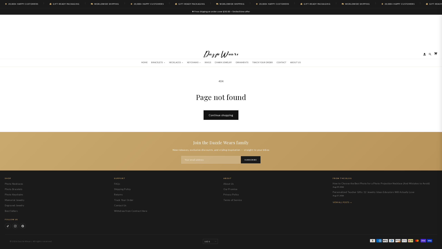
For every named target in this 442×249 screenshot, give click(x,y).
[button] (435, 54)
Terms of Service (232, 200)
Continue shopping (221, 115)
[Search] (430, 54)
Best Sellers (11, 211)
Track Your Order (262, 62)
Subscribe (251, 160)
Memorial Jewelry (15, 200)
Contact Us (120, 205)
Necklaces (175, 62)
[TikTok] (8, 226)
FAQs (117, 183)
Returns (118, 194)
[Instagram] (15, 226)
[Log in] (424, 54)
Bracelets (157, 62)
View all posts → (342, 202)
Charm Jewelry (223, 62)
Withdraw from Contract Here (130, 211)
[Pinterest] (23, 226)
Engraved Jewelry (14, 205)
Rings (208, 62)
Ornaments (242, 62)
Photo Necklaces (14, 183)
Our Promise (230, 189)
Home (144, 62)
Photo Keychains (14, 194)
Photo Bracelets (13, 189)
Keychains (193, 62)
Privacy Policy (231, 194)
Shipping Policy (122, 189)
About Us (295, 62)
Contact (282, 62)
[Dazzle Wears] (221, 54)
